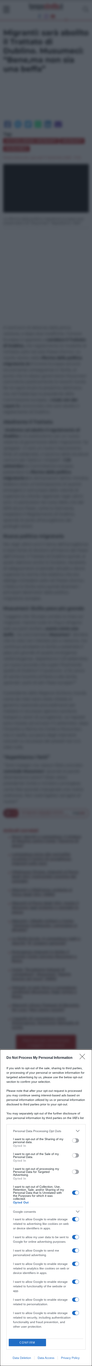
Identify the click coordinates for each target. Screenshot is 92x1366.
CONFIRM (27, 1342)
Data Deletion (22, 1358)
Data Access (46, 1358)
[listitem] (46, 1131)
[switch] (75, 1140)
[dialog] (46, 1208)
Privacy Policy (70, 1358)
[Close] (84, 1058)
